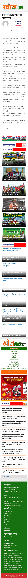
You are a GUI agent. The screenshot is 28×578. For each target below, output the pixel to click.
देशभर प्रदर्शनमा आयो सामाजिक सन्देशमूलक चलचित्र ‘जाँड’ (12, 466)
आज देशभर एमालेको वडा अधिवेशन (12, 335)
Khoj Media (6, 476)
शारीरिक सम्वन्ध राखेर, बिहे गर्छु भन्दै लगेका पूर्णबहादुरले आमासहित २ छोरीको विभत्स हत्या (14, 318)
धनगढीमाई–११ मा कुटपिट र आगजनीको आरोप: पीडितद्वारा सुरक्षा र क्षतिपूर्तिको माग (13, 208)
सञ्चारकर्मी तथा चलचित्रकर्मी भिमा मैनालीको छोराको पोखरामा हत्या (13, 258)
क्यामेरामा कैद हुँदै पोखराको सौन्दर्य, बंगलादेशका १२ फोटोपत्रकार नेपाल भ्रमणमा (14, 178)
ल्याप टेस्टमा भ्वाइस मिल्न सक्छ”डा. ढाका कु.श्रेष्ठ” (13, 274)
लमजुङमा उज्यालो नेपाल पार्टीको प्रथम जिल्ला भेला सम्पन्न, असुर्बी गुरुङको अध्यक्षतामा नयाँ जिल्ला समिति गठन (12, 223)
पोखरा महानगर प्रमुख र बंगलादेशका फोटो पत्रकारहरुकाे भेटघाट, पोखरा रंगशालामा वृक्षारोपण (13, 162)
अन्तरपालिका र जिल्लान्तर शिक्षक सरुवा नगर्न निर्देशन (13, 304)
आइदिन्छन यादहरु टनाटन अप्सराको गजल (13, 290)
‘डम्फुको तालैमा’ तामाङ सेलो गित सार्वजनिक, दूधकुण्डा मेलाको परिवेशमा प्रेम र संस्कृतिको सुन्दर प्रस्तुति (13, 459)
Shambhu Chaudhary (18, 22)
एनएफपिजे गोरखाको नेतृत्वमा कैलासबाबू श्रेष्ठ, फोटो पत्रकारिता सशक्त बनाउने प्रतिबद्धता (13, 471)
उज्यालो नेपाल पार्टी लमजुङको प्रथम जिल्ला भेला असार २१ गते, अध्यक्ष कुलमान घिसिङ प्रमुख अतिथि (13, 238)
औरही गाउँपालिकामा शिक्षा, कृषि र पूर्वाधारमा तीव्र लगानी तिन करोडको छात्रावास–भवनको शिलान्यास (12, 192)
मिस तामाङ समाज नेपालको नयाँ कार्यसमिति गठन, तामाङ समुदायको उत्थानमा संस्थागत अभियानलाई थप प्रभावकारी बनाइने (12, 452)
